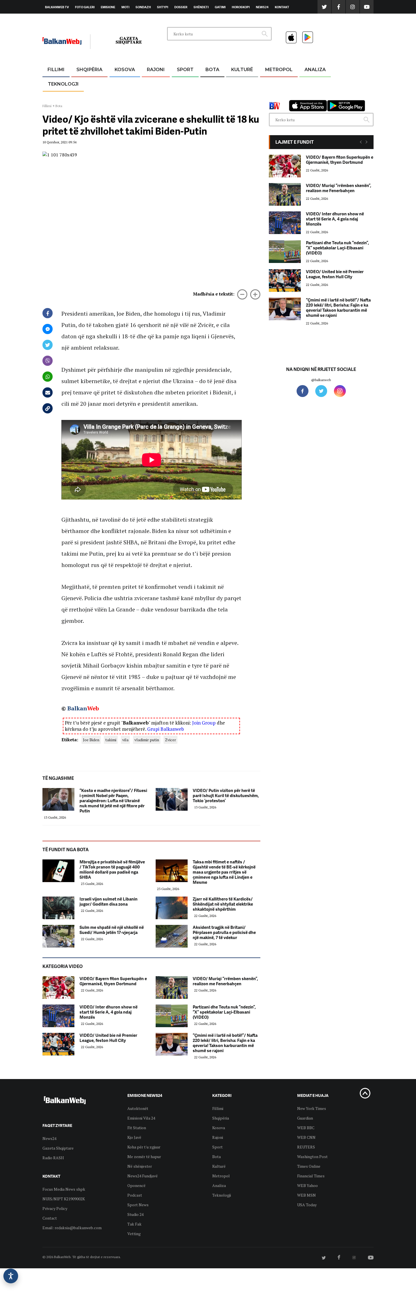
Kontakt (282, 7)
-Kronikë (83, 83)
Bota (212, 69)
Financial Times (311, 1175)
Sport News (138, 1204)
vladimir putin (146, 739)
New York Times (311, 1108)
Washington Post (312, 1156)
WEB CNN (306, 1137)
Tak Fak (134, 1224)
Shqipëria (89, 69)
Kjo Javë (134, 1137)
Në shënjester (139, 1166)
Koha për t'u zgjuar (143, 1147)
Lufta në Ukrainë (212, 99)
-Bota (181, 83)
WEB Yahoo (307, 1185)
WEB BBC (305, 1127)
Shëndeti (201, 7)
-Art (233, 83)
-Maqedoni (156, 97)
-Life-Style (273, 97)
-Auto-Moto (58, 98)
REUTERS (306, 1147)
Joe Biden (91, 739)
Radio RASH (53, 1157)
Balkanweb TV (57, 7)
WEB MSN (306, 1195)
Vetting (134, 1233)
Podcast (134, 1195)
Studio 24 (135, 1214)
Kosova (125, 69)
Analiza (315, 69)
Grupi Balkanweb (165, 729)
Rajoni (156, 69)
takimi (110, 739)
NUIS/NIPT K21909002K (63, 1198)
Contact (49, 1218)
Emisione (108, 7)
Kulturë (242, 69)
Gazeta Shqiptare (58, 1148)
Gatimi (220, 7)
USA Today (307, 1204)
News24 (262, 7)
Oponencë (136, 1185)
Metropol (279, 69)
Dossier (180, 7)
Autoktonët (137, 1108)
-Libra (235, 97)
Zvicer (170, 739)
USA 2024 (212, 83)
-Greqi (151, 83)
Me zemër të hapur (144, 1156)
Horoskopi (241, 7)
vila (125, 739)
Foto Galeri (85, 7)
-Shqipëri (184, 97)
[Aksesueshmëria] (10, 1276)
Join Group (204, 722)
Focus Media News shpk (63, 1189)
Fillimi (56, 69)
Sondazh (143, 7)
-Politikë (83, 97)
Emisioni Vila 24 (141, 1118)
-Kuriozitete (276, 83)
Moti (125, 7)
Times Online (308, 1166)
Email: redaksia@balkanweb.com (72, 1227)
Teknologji (63, 84)
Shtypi (162, 7)
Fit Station (136, 1127)
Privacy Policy (54, 1208)
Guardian (305, 1118)
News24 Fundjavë (142, 1175)
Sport (185, 69)
